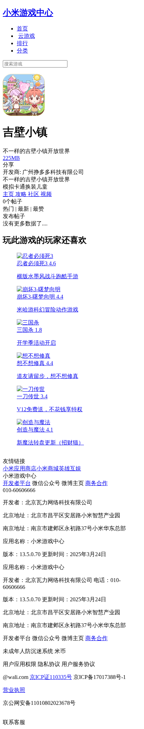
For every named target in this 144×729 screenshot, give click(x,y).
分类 (22, 51)
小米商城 (47, 468)
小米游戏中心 (28, 12)
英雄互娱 (70, 468)
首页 (22, 28)
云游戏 (26, 36)
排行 (22, 43)
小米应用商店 (19, 468)
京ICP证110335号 (51, 677)
